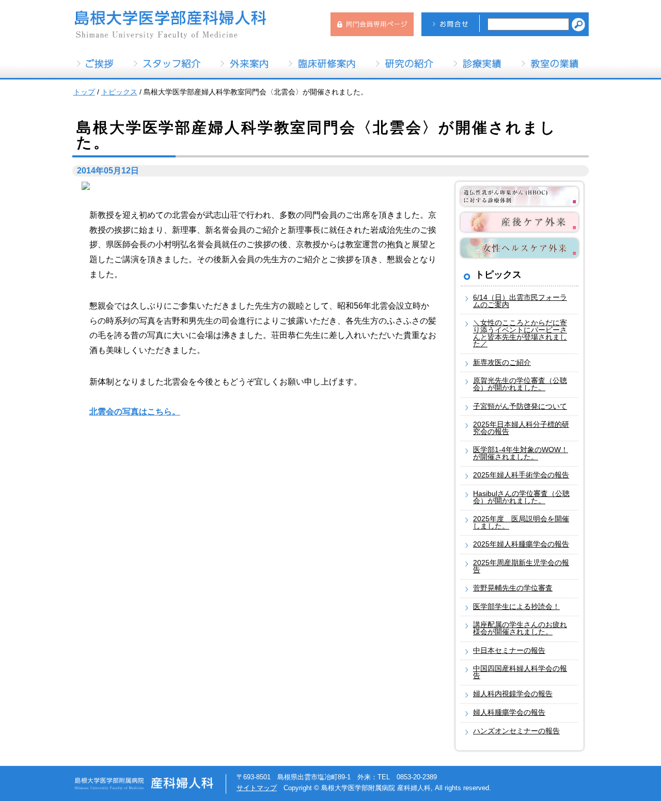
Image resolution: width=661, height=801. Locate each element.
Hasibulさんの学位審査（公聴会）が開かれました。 (521, 497)
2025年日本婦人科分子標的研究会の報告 (521, 428)
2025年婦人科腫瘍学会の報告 (521, 544)
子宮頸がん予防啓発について (520, 406)
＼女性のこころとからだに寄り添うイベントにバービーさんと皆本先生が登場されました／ (520, 333)
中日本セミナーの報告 (509, 650)
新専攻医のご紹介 (502, 362)
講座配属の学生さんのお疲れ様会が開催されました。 (520, 628)
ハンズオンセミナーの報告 (516, 731)
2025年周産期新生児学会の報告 (521, 566)
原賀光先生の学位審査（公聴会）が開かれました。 (520, 384)
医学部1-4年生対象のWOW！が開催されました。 (520, 453)
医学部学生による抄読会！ (516, 607)
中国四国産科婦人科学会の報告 (520, 672)
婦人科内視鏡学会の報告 (513, 694)
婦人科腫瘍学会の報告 (509, 712)
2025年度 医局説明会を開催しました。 (521, 522)
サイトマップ (257, 788)
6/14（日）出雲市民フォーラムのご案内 (520, 301)
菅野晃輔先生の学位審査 (513, 588)
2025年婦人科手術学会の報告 (521, 475)
